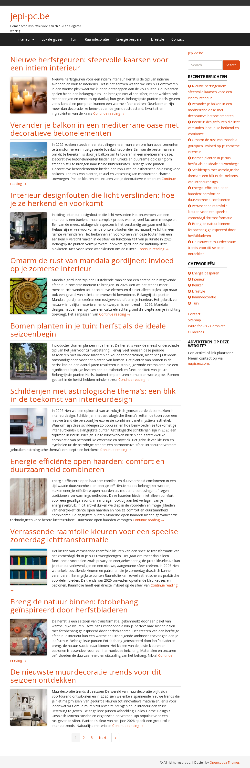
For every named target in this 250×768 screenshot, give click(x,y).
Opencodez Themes (225, 762)
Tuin (74, 39)
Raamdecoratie (97, 39)
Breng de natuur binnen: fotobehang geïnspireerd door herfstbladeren (74, 606)
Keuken (198, 285)
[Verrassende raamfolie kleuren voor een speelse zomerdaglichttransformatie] (28, 566)
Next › (103, 737)
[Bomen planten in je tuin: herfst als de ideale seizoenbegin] (28, 360)
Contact (177, 39)
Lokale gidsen (52, 39)
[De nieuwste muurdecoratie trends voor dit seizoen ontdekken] (28, 706)
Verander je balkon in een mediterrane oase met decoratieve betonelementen (94, 129)
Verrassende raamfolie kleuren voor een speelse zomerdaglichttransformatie (94, 535)
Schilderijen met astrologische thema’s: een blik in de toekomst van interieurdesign (93, 395)
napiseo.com (198, 363)
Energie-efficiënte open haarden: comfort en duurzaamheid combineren (87, 465)
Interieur (25, 39)
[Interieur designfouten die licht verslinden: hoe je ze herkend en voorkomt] (28, 230)
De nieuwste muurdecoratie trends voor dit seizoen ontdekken (85, 676)
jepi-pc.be (30, 16)
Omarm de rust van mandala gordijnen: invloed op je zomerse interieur (92, 264)
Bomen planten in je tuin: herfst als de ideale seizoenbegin (88, 330)
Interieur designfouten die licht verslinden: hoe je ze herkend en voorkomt (92, 199)
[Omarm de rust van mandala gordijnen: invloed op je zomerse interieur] (28, 295)
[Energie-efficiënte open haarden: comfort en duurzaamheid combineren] (28, 496)
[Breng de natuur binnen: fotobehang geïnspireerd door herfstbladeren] (28, 636)
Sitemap (194, 320)
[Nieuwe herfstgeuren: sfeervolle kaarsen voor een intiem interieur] (28, 94)
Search (231, 65)
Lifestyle (157, 39)
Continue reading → (109, 113)
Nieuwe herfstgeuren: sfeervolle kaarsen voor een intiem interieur (89, 64)
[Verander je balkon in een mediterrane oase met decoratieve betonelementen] (28, 160)
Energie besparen (130, 39)
